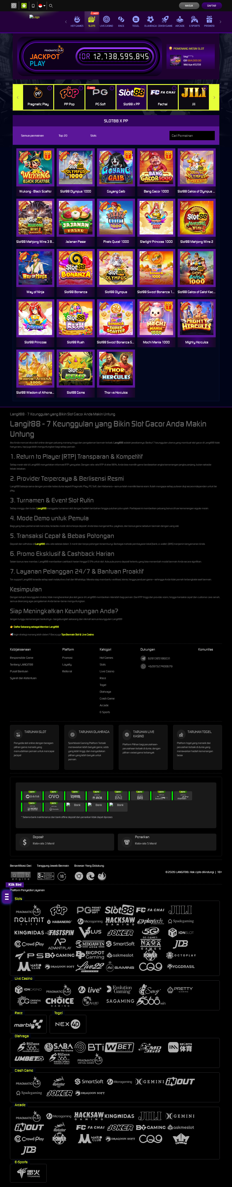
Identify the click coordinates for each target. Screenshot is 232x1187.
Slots (91, 25)
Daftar (211, 5)
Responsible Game (21, 658)
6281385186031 (159, 658)
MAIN (118, 167)
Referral (67, 671)
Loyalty (67, 664)
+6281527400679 (160, 666)
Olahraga (150, 25)
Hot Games (77, 25)
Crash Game (165, 25)
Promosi (209, 25)
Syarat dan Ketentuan (23, 678)
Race (121, 25)
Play (37, 63)
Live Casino (106, 25)
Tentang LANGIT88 (21, 664)
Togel (135, 25)
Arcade (179, 25)
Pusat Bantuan (19, 671)
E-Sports (194, 25)
